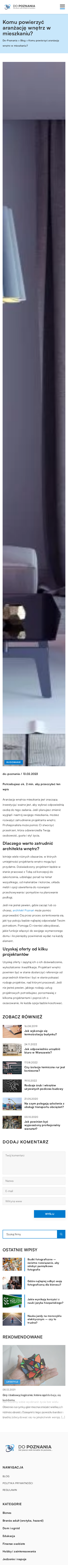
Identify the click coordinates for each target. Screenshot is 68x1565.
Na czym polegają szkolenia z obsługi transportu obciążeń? (44, 1105)
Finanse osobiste (14, 1543)
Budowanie (13, 762)
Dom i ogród (11, 1528)
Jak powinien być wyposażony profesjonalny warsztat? (42, 1125)
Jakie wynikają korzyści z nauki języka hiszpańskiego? (45, 1301)
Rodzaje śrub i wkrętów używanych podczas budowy (43, 1087)
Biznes (7, 1513)
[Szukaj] (61, 1234)
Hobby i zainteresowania (19, 1551)
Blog (6, 1476)
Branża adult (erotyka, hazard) (23, 1520)
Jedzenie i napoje (15, 1559)
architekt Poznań (23, 910)
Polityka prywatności (18, 1483)
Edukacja (9, 1536)
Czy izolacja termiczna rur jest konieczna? (44, 1069)
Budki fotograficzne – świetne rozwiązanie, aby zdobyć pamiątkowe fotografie (43, 1264)
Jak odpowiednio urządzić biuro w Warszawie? (42, 1050)
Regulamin (10, 1489)
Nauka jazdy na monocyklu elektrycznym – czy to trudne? (45, 1319)
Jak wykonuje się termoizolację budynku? (40, 1032)
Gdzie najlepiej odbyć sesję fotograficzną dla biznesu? (45, 1282)
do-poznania (11, 773)
